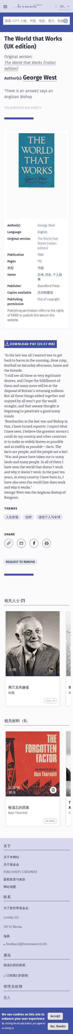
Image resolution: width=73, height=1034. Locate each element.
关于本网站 (11, 857)
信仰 (28, 517)
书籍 (41, 268)
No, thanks (58, 1026)
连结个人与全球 (49, 517)
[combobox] (64, 7)
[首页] (28, 6)
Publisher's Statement (20, 872)
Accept (55, 1016)
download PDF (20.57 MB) (32, 344)
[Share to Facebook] (34, 543)
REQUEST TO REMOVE (20, 562)
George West (40, 77)
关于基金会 (11, 864)
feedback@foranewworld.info (26, 944)
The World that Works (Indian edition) (48, 243)
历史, (49, 274)
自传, (41, 274)
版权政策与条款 (14, 879)
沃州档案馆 (45, 292)
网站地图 (10, 887)
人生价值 (12, 517)
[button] (8, 543)
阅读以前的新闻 (14, 965)
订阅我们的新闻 (17, 975)
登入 (7, 998)
